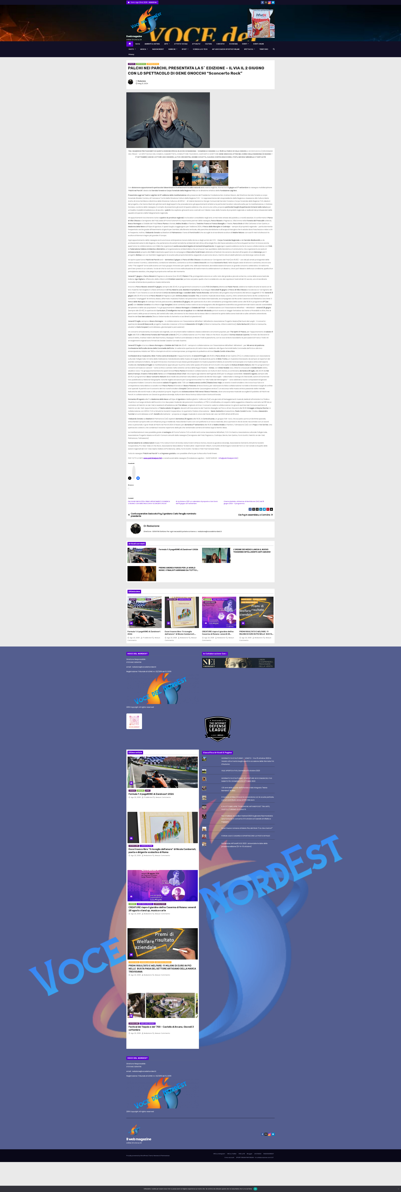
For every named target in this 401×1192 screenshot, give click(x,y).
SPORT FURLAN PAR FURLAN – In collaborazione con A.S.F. (255, 1157)
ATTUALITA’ (196, 44)
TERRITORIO (264, 49)
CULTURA (208, 44)
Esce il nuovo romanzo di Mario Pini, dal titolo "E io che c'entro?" (247, 828)
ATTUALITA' (131, 64)
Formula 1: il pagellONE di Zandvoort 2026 (178, 549)
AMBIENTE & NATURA (152, 44)
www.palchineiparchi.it (152, 458)
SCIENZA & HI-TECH (200, 49)
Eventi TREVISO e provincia (249, 602)
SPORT (184, 49)
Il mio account (229, 1157)
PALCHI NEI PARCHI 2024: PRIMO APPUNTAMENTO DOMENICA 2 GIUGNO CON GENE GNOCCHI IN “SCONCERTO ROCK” (149, 502)
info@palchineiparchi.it (228, 458)
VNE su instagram (219, 1154)
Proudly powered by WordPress (137, 1156)
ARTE (166, 44)
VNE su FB (242, 1154)
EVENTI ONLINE (258, 44)
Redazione (142, 81)
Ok (255, 1189)
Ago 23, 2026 (135, 638)
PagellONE (141, 599)
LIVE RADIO (257, 1154)
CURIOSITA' (207, 599)
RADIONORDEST (158, 49)
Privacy (131, 54)
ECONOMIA (233, 44)
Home (137, 44)
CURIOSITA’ (220, 44)
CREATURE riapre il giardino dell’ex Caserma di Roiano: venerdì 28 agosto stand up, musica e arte (218, 634)
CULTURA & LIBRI (171, 599)
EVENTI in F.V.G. (141, 64)
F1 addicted (147, 638)
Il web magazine (134, 36)
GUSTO (132, 49)
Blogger (249, 1154)
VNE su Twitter (231, 1154)
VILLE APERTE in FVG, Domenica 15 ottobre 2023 (240, 770)
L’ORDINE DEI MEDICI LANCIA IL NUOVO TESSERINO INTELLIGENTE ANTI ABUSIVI (251, 550)
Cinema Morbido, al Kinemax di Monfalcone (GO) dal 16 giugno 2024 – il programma (244, 502)
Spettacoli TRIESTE (210, 602)
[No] (398, 1189)
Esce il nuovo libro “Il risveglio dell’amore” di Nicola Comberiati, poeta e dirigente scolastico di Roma (182, 634)
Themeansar (165, 1156)
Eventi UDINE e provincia (148, 1023)
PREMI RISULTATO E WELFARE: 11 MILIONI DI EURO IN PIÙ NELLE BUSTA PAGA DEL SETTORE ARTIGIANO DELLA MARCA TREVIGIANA (256, 635)
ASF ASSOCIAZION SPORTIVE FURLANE (226, 49)
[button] (274, 49)
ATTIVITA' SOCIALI (246, 599)
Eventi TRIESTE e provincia (220, 599)
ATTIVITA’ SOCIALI (181, 44)
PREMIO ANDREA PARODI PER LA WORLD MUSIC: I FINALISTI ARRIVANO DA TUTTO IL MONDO (178, 570)
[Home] (129, 44)
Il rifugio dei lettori (184, 599)
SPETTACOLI (249, 49)
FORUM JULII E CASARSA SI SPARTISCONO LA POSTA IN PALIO (245, 836)
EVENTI (245, 44)
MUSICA (143, 49)
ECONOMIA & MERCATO (259, 599)
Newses (156, 1156)
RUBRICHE (172, 49)
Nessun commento (163, 797)
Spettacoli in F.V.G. (153, 64)
